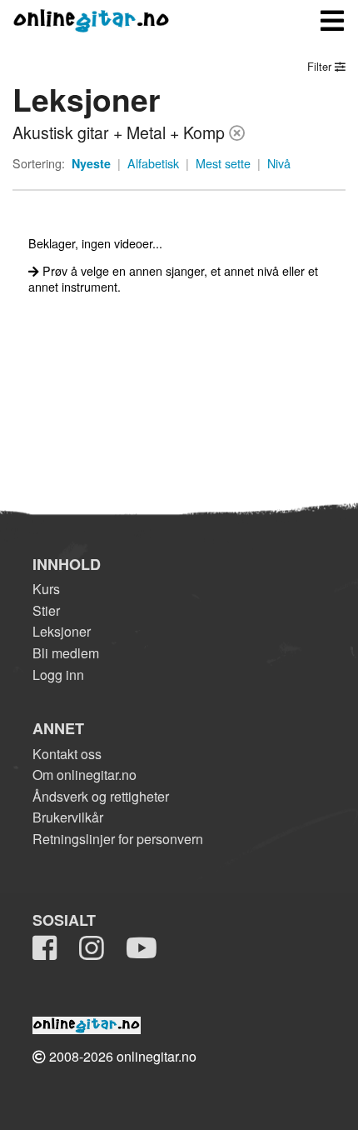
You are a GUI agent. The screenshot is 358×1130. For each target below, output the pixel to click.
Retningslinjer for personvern (117, 838)
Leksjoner (61, 631)
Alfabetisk (153, 163)
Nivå (279, 163)
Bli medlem (65, 652)
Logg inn (58, 674)
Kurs (46, 588)
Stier (46, 610)
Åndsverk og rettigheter (100, 796)
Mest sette (223, 163)
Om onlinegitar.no (84, 774)
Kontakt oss (67, 753)
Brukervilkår (67, 817)
